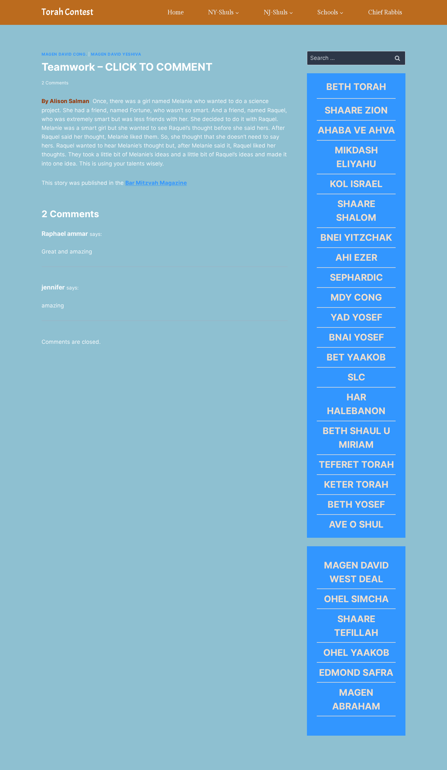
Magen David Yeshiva (116, 54)
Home (176, 12)
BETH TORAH (356, 86)
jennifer (53, 287)
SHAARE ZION (356, 110)
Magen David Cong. (64, 54)
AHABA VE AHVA (356, 130)
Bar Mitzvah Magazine (156, 183)
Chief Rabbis (385, 12)
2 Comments (55, 82)
